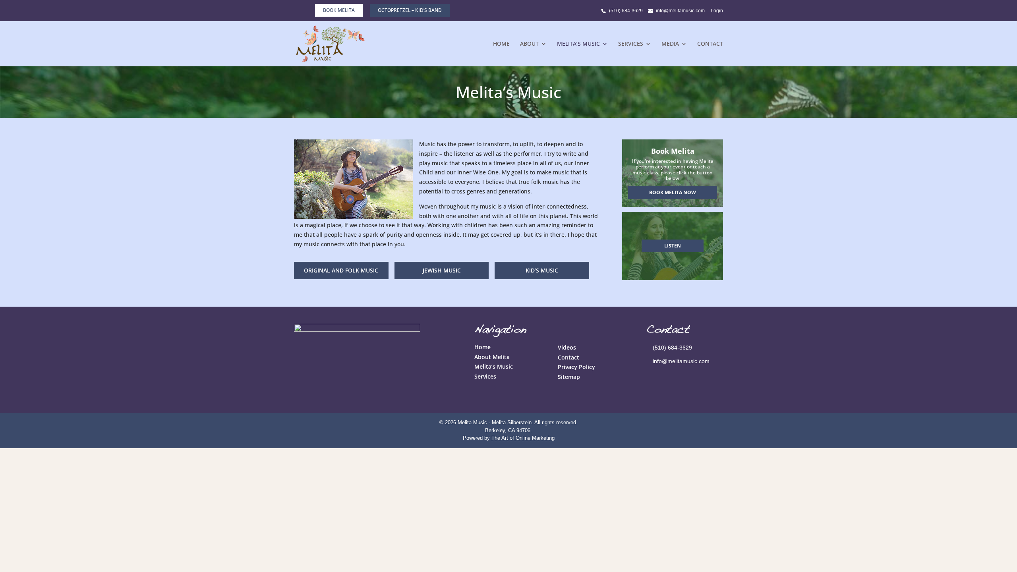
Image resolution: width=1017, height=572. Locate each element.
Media (670, 44)
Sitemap (569, 377)
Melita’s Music (578, 44)
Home (501, 44)
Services (630, 44)
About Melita (492, 357)
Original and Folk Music (341, 270)
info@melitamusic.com (681, 361)
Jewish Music (442, 270)
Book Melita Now (672, 192)
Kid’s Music (542, 270)
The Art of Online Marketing (523, 438)
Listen (672, 245)
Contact (710, 44)
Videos (567, 347)
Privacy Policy (576, 367)
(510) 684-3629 (626, 11)
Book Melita (339, 10)
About (529, 44)
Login (717, 10)
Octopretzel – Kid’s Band (410, 10)
